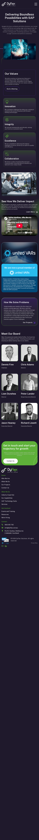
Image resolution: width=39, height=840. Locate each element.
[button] (36, 4)
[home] (8, 4)
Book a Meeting (12, 89)
